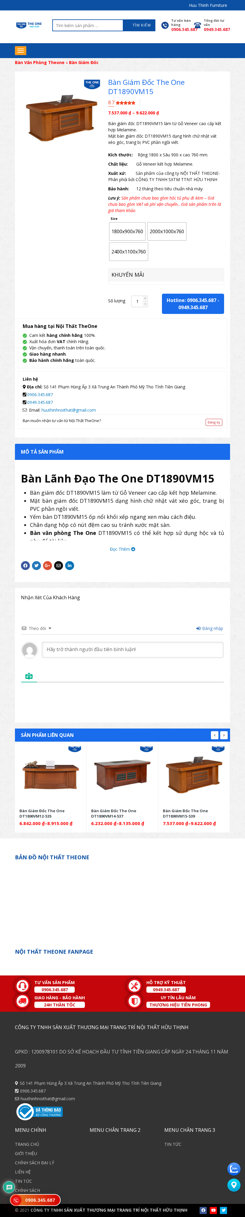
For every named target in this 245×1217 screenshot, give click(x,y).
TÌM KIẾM (141, 25)
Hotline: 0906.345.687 (191, 300)
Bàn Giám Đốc (84, 62)
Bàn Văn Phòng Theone (40, 62)
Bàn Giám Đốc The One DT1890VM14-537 (42, 813)
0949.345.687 (193, 307)
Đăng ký (214, 422)
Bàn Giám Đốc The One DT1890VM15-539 (113, 813)
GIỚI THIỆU (26, 1153)
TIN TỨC (23, 1181)
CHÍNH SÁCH (27, 1190)
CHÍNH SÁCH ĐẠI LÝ (34, 1162)
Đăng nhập (212, 628)
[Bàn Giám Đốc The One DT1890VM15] (122, 774)
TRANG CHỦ (27, 1144)
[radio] (127, 231)
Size (114, 218)
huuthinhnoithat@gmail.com (69, 410)
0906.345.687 (40, 394)
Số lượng (116, 301)
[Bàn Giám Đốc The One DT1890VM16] (194, 774)
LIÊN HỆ (23, 1172)
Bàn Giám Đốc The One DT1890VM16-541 (185, 813)
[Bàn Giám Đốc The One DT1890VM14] (51, 774)
